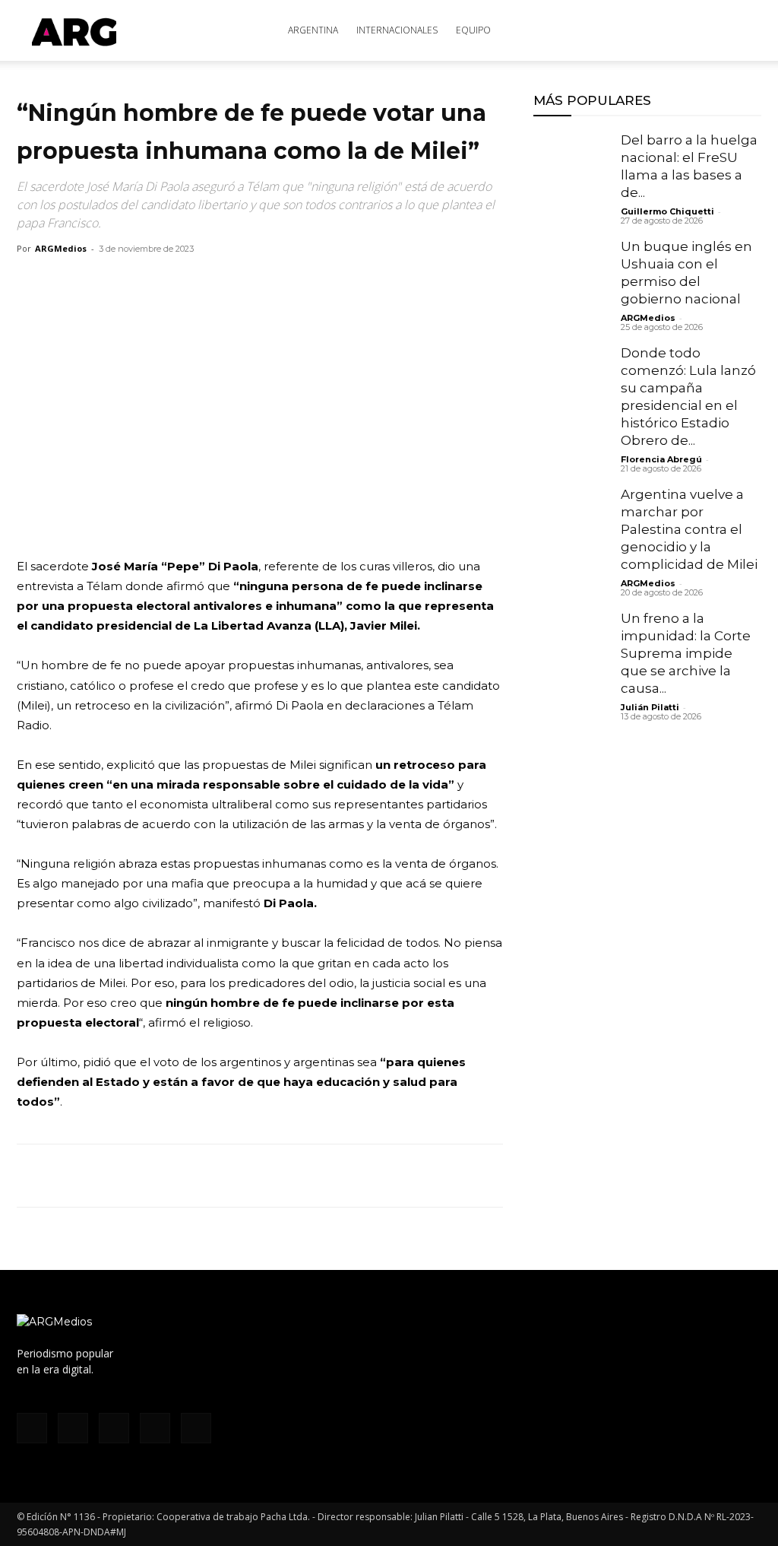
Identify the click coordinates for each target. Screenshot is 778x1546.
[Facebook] (32, 1175)
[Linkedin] (137, 1175)
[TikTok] (114, 1428)
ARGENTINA (313, 30)
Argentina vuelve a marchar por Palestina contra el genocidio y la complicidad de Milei (689, 529)
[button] (743, 31)
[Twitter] (67, 1175)
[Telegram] (172, 1175)
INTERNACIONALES (397, 30)
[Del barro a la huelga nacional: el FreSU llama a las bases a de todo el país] (571, 170)
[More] (207, 1175)
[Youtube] (196, 1428)
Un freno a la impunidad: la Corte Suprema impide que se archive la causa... (686, 653)
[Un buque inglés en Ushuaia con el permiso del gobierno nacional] (571, 276)
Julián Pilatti (650, 707)
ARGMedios (61, 248)
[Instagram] (73, 1428)
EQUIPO (473, 30)
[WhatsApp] (102, 1175)
